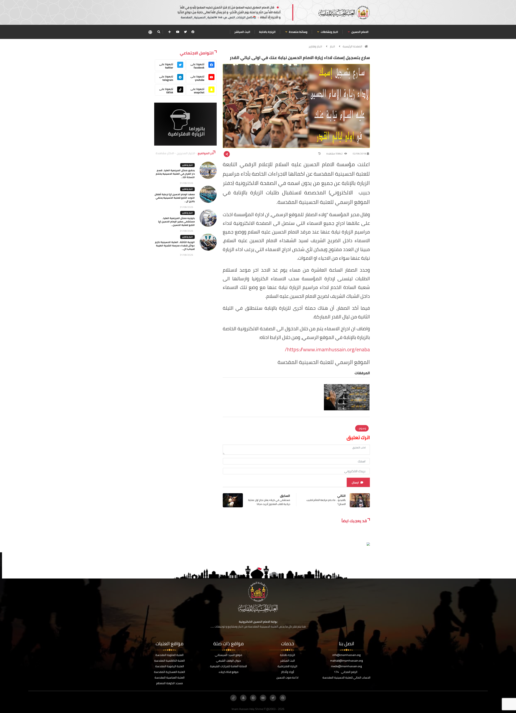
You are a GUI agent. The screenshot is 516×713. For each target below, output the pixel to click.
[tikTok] (233, 698)
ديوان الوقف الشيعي (228, 660)
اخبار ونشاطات (329, 31)
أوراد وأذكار (287, 671)
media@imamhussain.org (346, 666)
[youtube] (177, 31)
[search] (159, 32)
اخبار (332, 46)
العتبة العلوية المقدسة (169, 655)
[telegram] (253, 698)
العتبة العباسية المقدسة (170, 677)
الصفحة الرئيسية (352, 46)
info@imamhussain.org (346, 655)
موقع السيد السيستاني (228, 655)
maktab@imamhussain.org (346, 660)
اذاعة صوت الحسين (287, 677)
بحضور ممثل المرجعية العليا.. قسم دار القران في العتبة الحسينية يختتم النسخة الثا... (175, 173)
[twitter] (185, 31)
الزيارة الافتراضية (287, 666)
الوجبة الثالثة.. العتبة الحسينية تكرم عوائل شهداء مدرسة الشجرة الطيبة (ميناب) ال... (175, 245)
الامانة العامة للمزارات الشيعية (228, 666)
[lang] (150, 32)
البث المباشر (242, 31)
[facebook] (192, 31)
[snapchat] (243, 698)
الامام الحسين (359, 31)
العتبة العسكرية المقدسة (169, 671)
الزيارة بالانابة (267, 31)
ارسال (355, 482)
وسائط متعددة (297, 31)
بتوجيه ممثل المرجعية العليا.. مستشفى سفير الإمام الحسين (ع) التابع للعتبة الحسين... (176, 221)
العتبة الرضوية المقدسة (169, 666)
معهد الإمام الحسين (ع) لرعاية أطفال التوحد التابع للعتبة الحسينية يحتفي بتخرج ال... (175, 197)
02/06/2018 (359, 153)
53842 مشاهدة (334, 153)
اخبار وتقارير (315, 46)
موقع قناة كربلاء (228, 671)
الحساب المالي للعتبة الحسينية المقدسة (346, 677)
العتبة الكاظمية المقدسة (169, 660)
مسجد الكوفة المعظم (169, 683)
